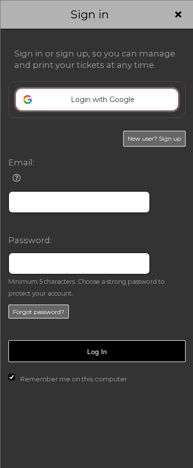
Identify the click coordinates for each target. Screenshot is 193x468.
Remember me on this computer (73, 379)
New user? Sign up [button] (154, 138)
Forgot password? (38, 311)
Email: (21, 162)
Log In (97, 352)
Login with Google (103, 99)
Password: (29, 240)
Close (178, 14)
